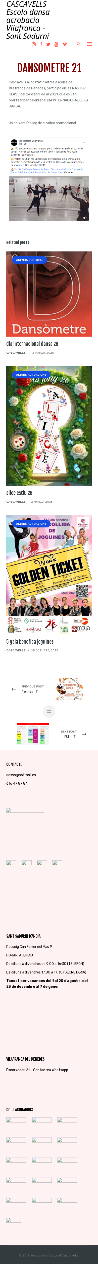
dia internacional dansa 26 (32, 344)
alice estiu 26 (19, 493)
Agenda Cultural (29, 260)
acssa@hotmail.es (21, 775)
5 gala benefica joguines (30, 642)
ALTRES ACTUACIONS (31, 374)
